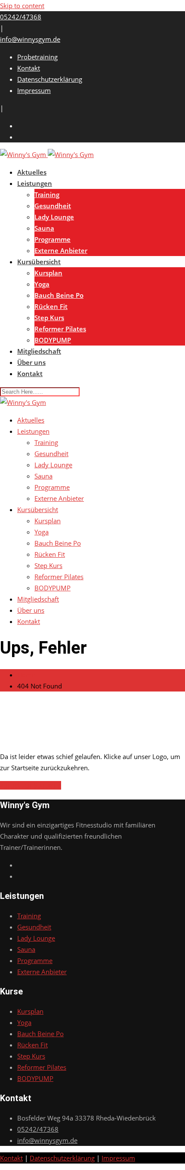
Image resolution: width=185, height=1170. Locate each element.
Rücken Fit (51, 306)
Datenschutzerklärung (49, 79)
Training (46, 194)
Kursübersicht (39, 261)
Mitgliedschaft (39, 351)
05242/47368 (20, 16)
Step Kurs (49, 317)
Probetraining (37, 56)
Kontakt (28, 68)
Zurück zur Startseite (30, 785)
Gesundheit (52, 205)
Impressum (34, 90)
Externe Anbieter (60, 250)
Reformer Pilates (60, 328)
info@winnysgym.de (30, 39)
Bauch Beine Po (58, 295)
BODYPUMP (52, 340)
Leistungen (34, 183)
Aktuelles (31, 172)
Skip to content (22, 5)
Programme (52, 239)
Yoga (41, 284)
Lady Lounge (54, 217)
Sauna (44, 228)
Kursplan (48, 273)
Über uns (31, 362)
